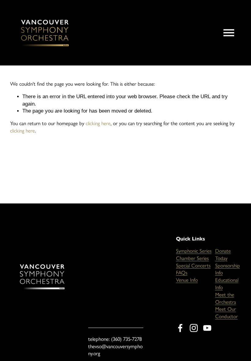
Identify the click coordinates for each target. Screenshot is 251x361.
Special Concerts (193, 265)
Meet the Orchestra (225, 298)
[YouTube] (207, 328)
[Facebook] (180, 328)
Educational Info (226, 283)
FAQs (181, 273)
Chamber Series (192, 258)
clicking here (98, 123)
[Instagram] (193, 328)
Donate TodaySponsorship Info (227, 262)
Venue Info (187, 280)
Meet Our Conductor (226, 312)
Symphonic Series (194, 251)
